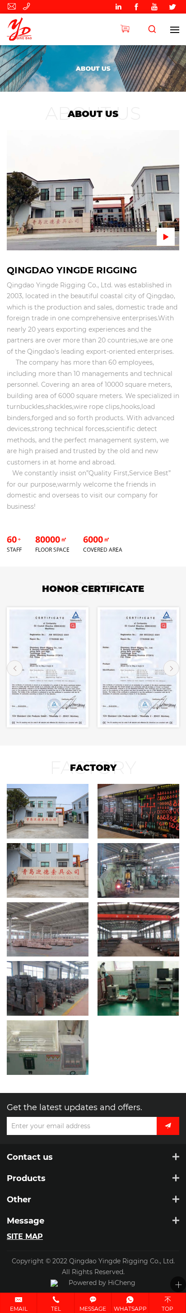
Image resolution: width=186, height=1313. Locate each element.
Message (92, 1308)
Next (171, 668)
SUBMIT (168, 1126)
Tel (56, 1308)
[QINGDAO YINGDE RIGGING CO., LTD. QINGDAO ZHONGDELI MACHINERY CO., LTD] (24, 29)
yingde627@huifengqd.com (13, 7)
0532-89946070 (28, 7)
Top (167, 1308)
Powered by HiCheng (102, 1282)
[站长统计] (54, 1282)
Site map (25, 1236)
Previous (15, 668)
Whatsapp (130, 1308)
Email (19, 1308)
